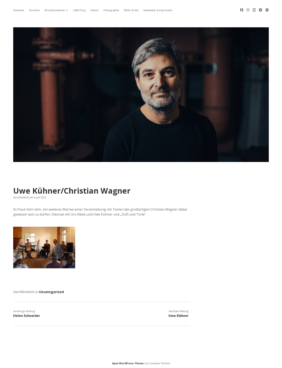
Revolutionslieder (55, 10)
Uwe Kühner (178, 315)
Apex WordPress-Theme (128, 363)
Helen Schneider (26, 315)
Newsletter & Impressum (157, 10)
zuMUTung (79, 10)
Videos (94, 10)
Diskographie (111, 10)
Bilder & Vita (131, 10)
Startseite (18, 10)
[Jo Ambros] (141, 159)
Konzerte (34, 10)
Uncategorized (51, 292)
